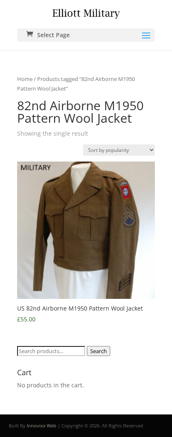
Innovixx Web (41, 425)
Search (98, 351)
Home (25, 79)
